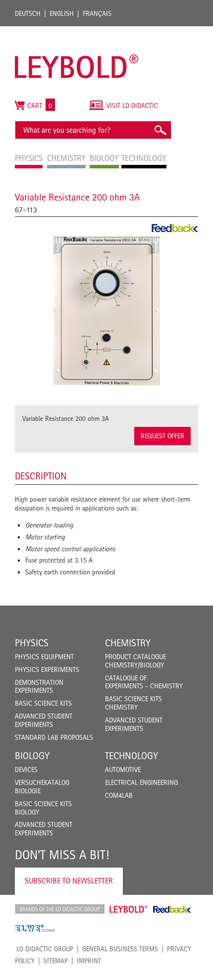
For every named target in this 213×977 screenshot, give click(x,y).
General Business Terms (120, 949)
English (62, 13)
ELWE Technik (35, 928)
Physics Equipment (44, 657)
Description (41, 476)
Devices (26, 769)
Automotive (123, 769)
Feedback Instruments (172, 909)
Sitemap (56, 961)
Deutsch (28, 13)
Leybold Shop (128, 909)
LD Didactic (60, 909)
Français (97, 13)
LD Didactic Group (44, 949)
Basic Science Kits (43, 703)
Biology (32, 756)
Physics (32, 643)
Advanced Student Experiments (43, 720)
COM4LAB (119, 795)
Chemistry (128, 643)
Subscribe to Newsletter (69, 880)
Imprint (89, 961)
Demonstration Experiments (39, 686)
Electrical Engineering (141, 782)
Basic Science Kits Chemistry (133, 703)
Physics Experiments (47, 669)
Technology (131, 756)
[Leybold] (77, 31)
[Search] (160, 130)
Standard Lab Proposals (54, 737)
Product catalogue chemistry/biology (135, 661)
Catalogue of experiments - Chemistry (144, 682)
